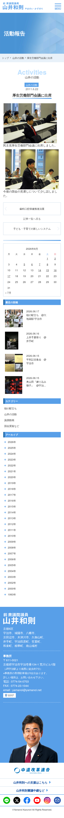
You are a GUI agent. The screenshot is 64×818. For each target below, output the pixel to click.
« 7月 (8, 292)
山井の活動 (10, 414)
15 (47, 270)
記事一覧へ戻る (32, 218)
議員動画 (9, 420)
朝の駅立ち (10, 408)
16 (55, 270)
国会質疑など (11, 426)
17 (8, 276)
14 (39, 270)
